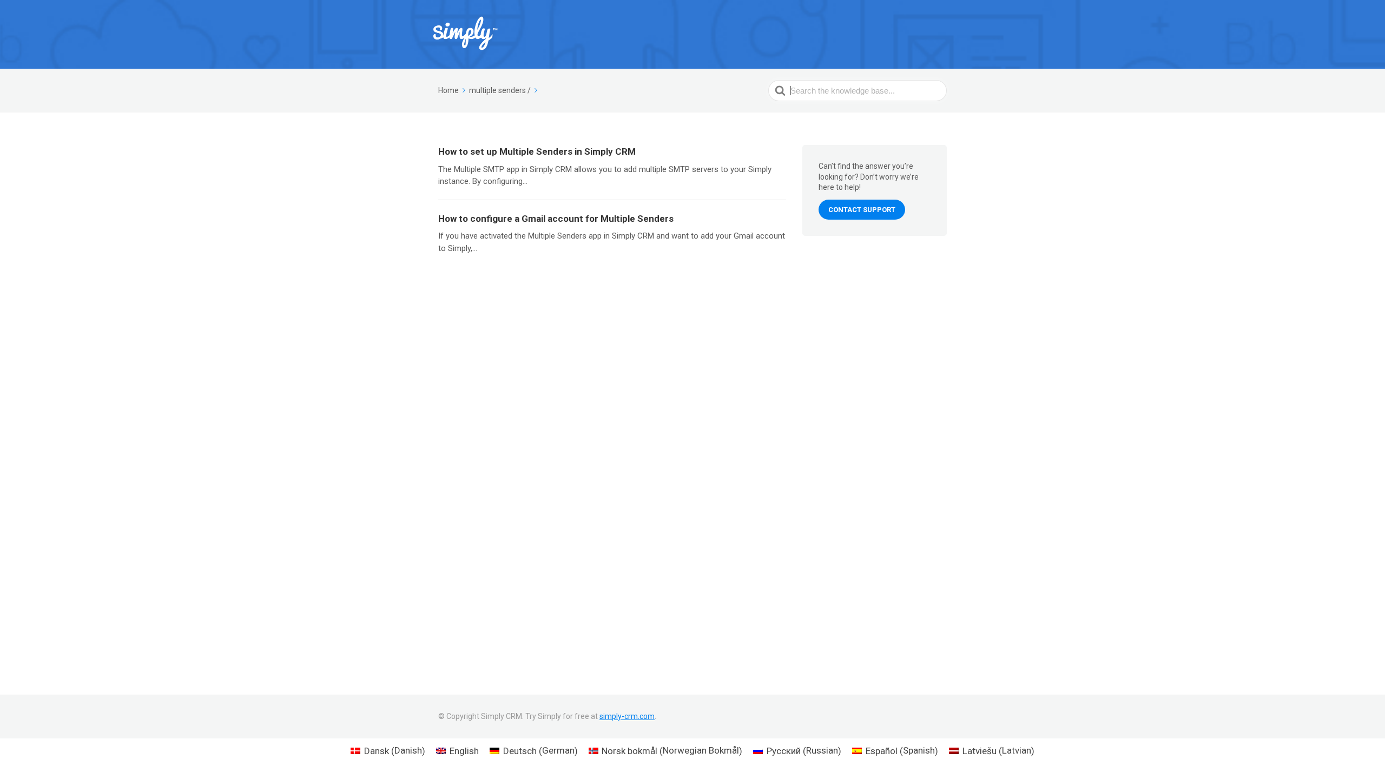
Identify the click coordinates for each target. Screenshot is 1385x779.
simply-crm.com (627, 716)
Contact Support (861, 210)
